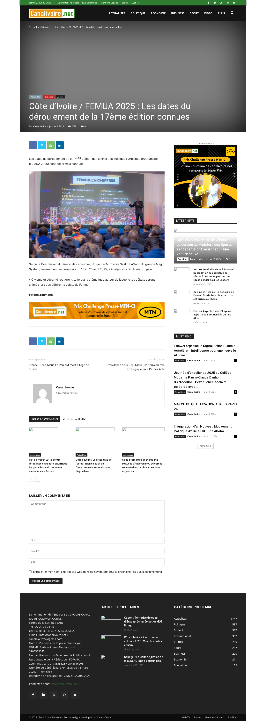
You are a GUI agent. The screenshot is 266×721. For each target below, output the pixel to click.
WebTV (135, 2)
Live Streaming (89, 2)
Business (177, 13)
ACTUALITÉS (117, 13)
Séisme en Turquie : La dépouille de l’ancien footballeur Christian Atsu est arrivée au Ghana (213, 295)
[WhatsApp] (228, 2)
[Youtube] (234, 2)
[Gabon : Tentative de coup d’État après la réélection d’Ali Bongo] (111, 622)
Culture (60, 96)
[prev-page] (31, 479)
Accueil (33, 27)
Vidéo (208, 13)
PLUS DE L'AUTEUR (74, 419)
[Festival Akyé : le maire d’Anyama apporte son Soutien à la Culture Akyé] (181, 315)
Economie (158, 13)
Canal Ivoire (39, 126)
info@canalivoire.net (64, 684)
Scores (125, 2)
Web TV (186, 717)
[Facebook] (208, 2)
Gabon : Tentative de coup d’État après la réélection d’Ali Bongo (143, 621)
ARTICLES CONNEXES (44, 419)
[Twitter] (221, 2)
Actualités (46, 27)
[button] (232, 13)
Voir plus (204, 445)
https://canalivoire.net (67, 393)
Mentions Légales (109, 2)
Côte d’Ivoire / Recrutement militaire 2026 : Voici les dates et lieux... (143, 641)
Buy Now (232, 717)
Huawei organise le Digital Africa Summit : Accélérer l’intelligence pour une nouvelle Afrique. (205, 350)
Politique (138, 13)
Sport (194, 13)
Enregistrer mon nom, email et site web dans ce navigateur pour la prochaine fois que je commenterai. (98, 571)
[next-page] (37, 479)
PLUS (221, 13)
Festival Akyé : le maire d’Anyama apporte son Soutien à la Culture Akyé (212, 315)
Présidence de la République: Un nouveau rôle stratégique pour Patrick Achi (136, 367)
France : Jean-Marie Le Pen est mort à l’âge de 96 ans (59, 367)
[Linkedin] (215, 2)
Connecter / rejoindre (68, 2)
